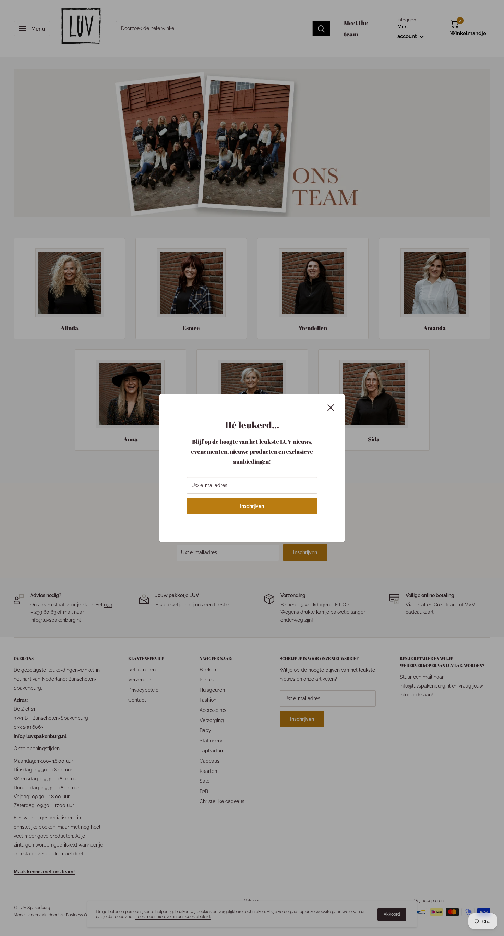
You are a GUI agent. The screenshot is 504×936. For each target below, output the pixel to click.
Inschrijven (252, 506)
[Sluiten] (330, 407)
